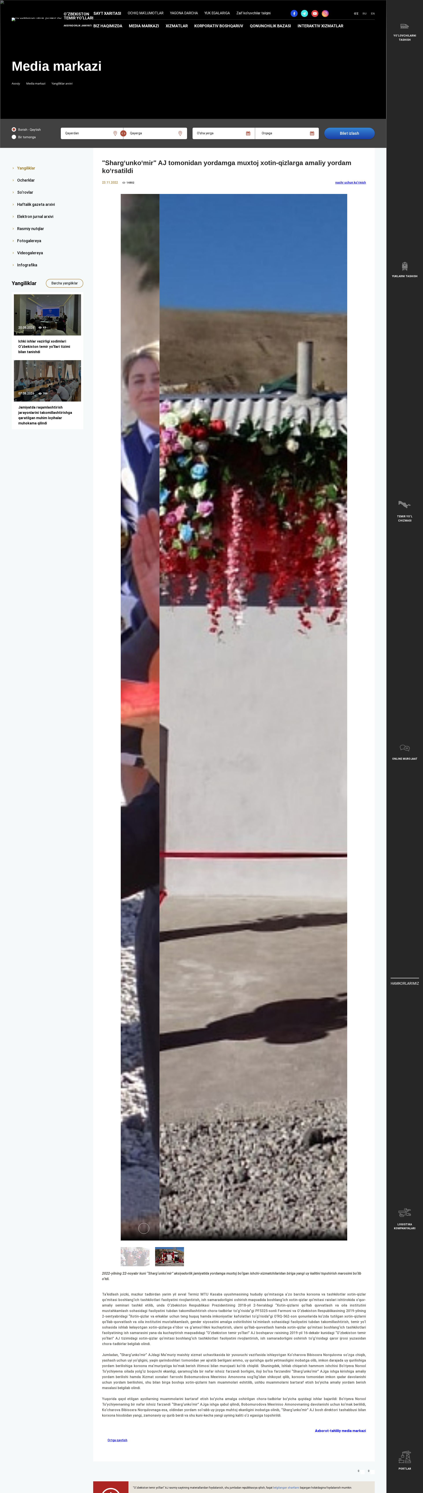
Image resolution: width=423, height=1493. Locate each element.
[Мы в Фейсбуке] (294, 13)
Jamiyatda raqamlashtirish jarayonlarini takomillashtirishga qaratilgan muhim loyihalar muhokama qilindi (45, 415)
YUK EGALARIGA (217, 13)
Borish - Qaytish (29, 129)
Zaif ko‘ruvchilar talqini (253, 13)
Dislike (372, 1472)
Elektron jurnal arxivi (35, 216)
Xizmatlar (177, 26)
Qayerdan (72, 133)
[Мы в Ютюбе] (314, 13)
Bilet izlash (349, 133)
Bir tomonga (27, 137)
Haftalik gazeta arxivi (36, 204)
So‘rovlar (25, 192)
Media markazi (144, 26)
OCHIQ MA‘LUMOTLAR (145, 13)
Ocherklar (26, 180)
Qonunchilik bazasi (270, 26)
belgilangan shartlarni (286, 1487)
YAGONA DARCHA (184, 13)
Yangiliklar (26, 168)
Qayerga (136, 133)
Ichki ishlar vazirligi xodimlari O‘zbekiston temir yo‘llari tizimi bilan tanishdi (44, 346)
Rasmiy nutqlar (30, 228)
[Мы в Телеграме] (304, 13)
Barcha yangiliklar (64, 283)
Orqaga (267, 133)
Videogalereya (30, 253)
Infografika (27, 265)
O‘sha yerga (205, 133)
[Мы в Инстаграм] (325, 13)
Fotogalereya (29, 240)
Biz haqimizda (107, 26)
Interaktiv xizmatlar (320, 26)
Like (362, 1472)
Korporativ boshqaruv (218, 26)
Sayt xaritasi (107, 13)
